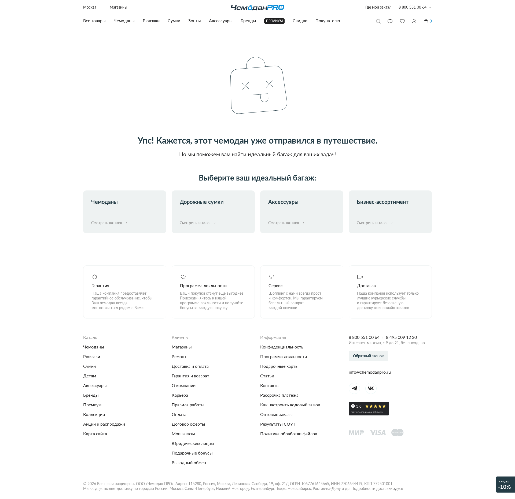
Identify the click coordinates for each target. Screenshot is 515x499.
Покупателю (327, 20)
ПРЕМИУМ (274, 21)
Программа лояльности (283, 356)
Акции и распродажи (104, 423)
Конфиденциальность (281, 346)
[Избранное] (402, 21)
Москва (89, 7)
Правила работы (188, 404)
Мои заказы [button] (183, 433)
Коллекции (94, 414)
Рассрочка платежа (279, 394)
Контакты (269, 385)
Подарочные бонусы (192, 452)
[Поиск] (378, 21)
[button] (414, 21)
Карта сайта (95, 433)
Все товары (94, 20)
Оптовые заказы (276, 414)
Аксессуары (95, 385)
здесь (398, 488)
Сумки (89, 366)
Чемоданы (93, 346)
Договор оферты (188, 423)
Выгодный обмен (189, 462)
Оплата (179, 414)
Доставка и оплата (190, 366)
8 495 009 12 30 (401, 337)
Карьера (180, 394)
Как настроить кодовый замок (290, 404)
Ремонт (179, 356)
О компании (184, 385)
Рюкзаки (91, 356)
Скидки (300, 20)
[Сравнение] (390, 21)
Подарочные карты (279, 366)
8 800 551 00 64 (364, 337)
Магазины (118, 7)
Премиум (92, 404)
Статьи (267, 375)
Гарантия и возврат (190, 375)
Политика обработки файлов (288, 433)
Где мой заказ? (378, 7)
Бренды (91, 394)
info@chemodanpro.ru (370, 371)
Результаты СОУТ (277, 423)
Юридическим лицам (193, 443)
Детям (89, 375)
